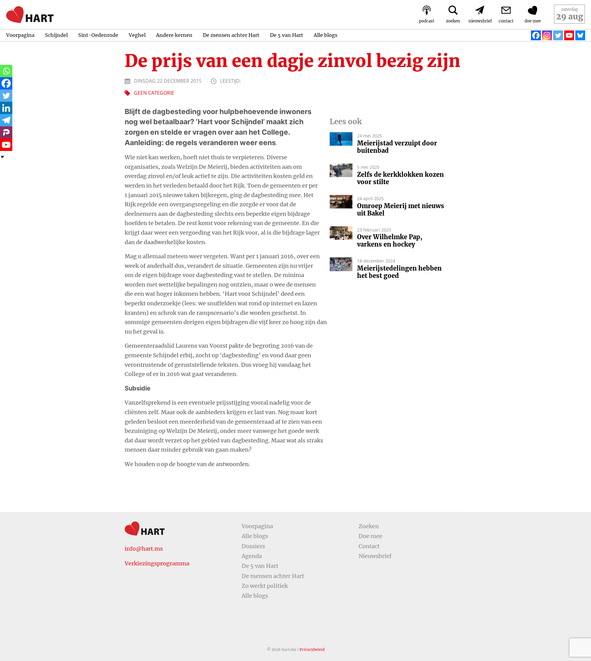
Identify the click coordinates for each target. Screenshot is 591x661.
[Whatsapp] (6, 71)
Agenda (252, 556)
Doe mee (370, 536)
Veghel (137, 35)
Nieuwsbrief (375, 556)
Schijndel (56, 35)
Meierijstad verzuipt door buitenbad (397, 147)
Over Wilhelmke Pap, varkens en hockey (389, 240)
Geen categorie (154, 92)
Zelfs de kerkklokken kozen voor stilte (400, 178)
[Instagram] (547, 35)
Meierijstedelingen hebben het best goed (399, 272)
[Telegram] (6, 120)
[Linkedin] (6, 108)
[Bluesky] (580, 35)
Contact (369, 546)
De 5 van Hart (286, 35)
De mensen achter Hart (231, 35)
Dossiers (253, 546)
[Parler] (6, 132)
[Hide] (2, 156)
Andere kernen (174, 35)
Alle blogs (325, 35)
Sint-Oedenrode (98, 35)
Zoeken (369, 526)
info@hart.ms (144, 548)
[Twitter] (558, 35)
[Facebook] (536, 35)
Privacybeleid (312, 649)
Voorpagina (20, 35)
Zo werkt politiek (265, 585)
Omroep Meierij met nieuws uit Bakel (400, 209)
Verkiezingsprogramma (157, 563)
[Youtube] (569, 35)
